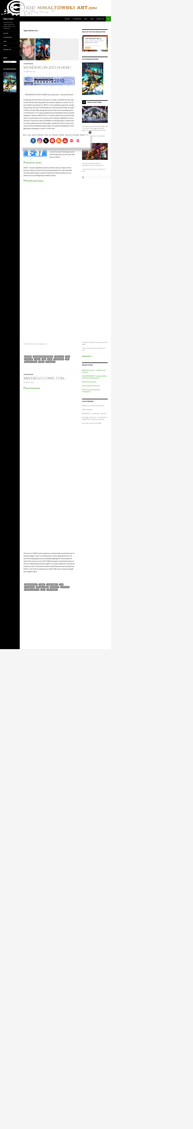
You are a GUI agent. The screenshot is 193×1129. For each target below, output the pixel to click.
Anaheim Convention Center (43, 356)
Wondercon (51, 361)
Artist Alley (59, 356)
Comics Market (52, 584)
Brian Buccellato (31, 584)
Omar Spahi (65, 587)
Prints (41, 361)
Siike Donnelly (52, 589)
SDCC (43, 589)
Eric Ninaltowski (30, 361)
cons (50, 359)
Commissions (77, 19)
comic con (28, 359)
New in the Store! (94, 102)
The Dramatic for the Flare (91, 386)
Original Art (100, 19)
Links (85, 19)
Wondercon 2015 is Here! (47, 67)
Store (92, 19)
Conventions (28, 64)
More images (87, 356)
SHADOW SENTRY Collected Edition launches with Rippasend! (94, 377)
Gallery (67, 19)
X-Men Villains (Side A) (89, 169)
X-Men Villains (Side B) (89, 348)
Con (44, 359)
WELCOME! (8, 19)
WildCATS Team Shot (89, 382)
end (67, 359)
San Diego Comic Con (32, 589)
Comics (37, 359)
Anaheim (28, 356)
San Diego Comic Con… (45, 378)
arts (67, 356)
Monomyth (54, 587)
